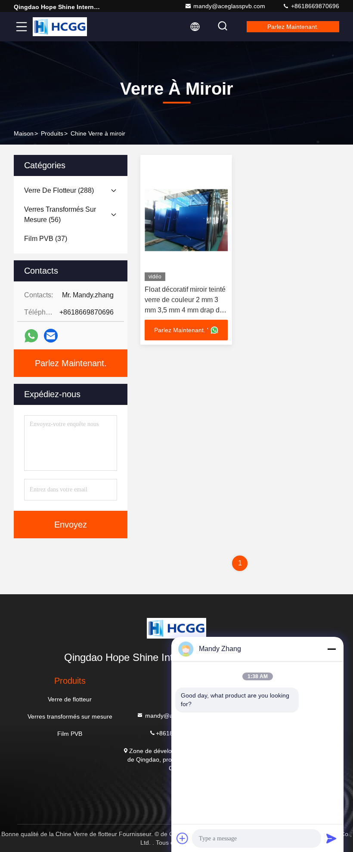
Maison (24, 133)
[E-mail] (50, 335)
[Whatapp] (31, 336)
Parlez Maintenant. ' (181, 330)
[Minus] (331, 649)
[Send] (331, 838)
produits (52, 133)
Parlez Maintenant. (293, 26)
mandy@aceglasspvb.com (229, 6)
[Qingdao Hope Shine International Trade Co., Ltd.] (60, 26)
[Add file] (182, 838)
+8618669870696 (314, 6)
